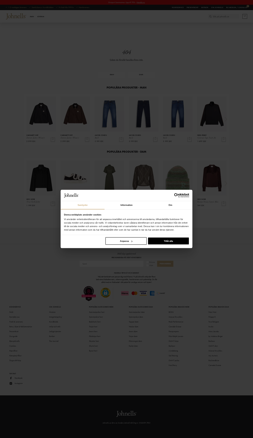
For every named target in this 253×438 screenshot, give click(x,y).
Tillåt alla (168, 241)
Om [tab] (170, 205)
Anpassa (124, 241)
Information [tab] (126, 205)
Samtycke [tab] (83, 205)
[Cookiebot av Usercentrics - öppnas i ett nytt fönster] (176, 195)
